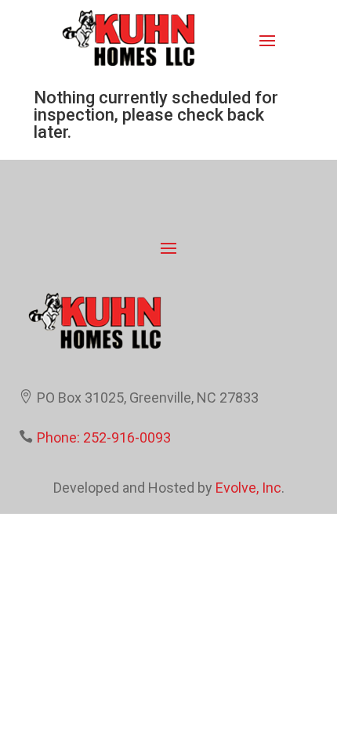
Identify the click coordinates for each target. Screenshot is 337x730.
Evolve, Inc (248, 487)
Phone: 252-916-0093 (104, 437)
